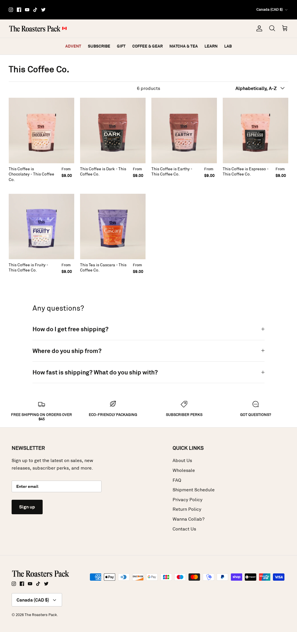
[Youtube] (27, 10)
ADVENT (73, 46)
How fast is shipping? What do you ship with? (95, 372)
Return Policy (187, 509)
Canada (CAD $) (269, 9)
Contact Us (184, 529)
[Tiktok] (35, 10)
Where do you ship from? (67, 351)
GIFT (121, 46)
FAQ (177, 480)
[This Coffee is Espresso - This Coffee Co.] (255, 130)
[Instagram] (11, 10)
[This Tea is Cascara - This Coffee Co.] (113, 226)
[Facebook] (19, 10)
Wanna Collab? (188, 519)
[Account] (258, 28)
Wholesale (184, 470)
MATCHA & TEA (183, 46)
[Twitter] (43, 10)
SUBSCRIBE (99, 46)
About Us (182, 460)
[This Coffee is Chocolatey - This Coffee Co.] (41, 130)
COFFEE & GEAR (147, 46)
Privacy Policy (187, 499)
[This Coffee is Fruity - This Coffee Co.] (41, 226)
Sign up (27, 507)
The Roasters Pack (41, 614)
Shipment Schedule (194, 489)
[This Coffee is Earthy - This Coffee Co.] (184, 130)
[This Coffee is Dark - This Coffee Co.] (113, 130)
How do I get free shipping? (70, 329)
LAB (228, 46)
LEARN (211, 46)
